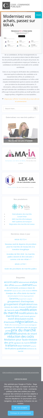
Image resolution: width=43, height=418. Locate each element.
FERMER (38, 15)
